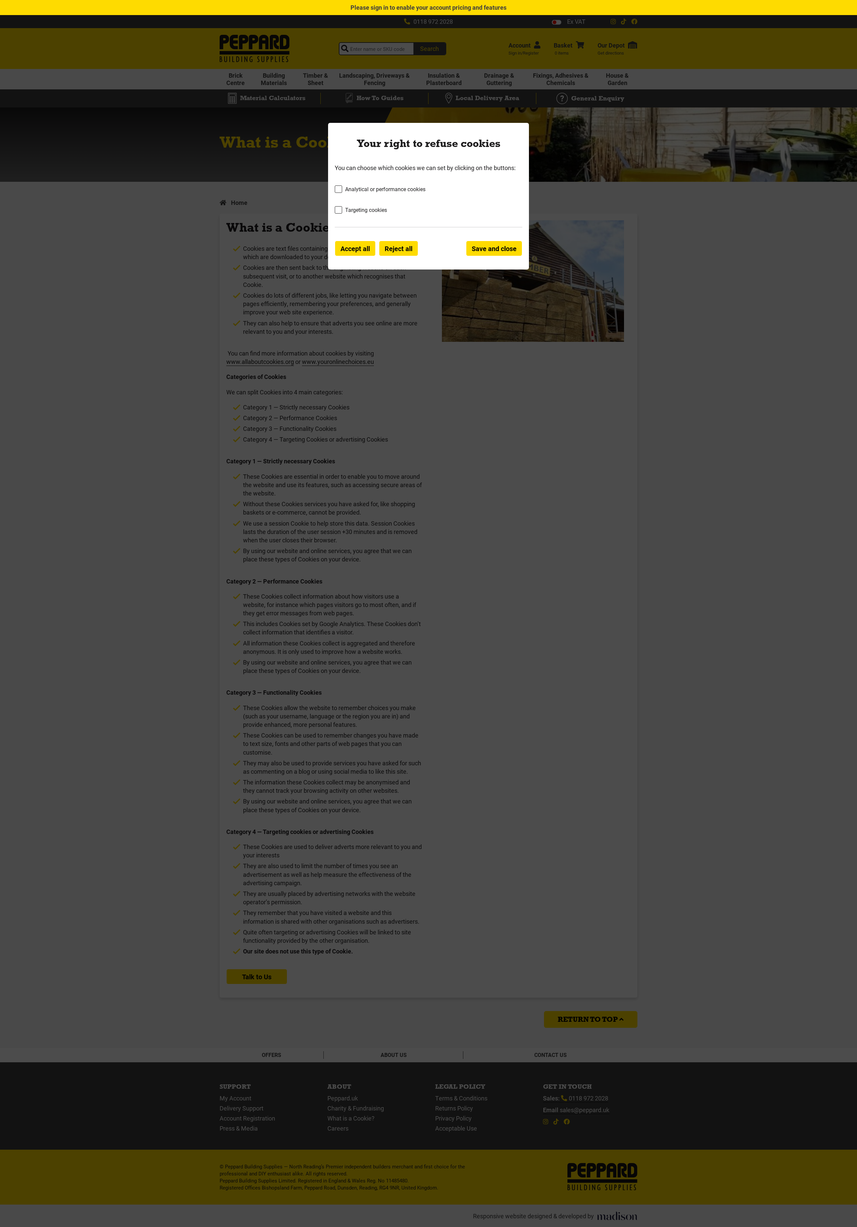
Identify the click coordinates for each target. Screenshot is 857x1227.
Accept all (355, 248)
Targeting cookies (366, 209)
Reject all (398, 248)
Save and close (494, 248)
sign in (379, 7)
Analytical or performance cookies (385, 189)
